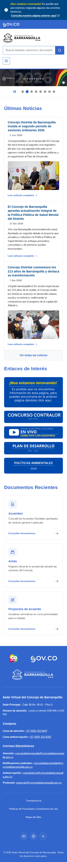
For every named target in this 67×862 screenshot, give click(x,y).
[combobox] (29, 50)
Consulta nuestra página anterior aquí (33, 16)
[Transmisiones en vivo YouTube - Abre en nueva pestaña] (33, 432)
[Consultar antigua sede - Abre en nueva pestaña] (33, 392)
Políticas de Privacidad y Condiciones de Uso (33, 808)
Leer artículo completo (21, 195)
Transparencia (33, 800)
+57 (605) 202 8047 (36, 730)
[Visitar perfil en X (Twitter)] (43, 836)
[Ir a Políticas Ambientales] (33, 466)
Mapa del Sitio (33, 817)
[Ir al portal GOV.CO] (11, 24)
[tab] (22, 91)
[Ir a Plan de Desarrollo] (33, 448)
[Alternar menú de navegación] (6, 61)
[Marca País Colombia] (14, 658)
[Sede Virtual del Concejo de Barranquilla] (33, 675)
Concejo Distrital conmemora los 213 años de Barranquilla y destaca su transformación (33, 271)
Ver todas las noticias (33, 355)
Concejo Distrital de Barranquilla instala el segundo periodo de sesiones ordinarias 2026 (32, 126)
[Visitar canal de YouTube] (23, 836)
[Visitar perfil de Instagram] (33, 836)
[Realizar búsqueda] (59, 50)
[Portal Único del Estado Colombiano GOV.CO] (43, 658)
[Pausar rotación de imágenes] (14, 91)
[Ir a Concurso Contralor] (33, 417)
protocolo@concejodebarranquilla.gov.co (39, 782)
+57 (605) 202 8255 (40, 736)
